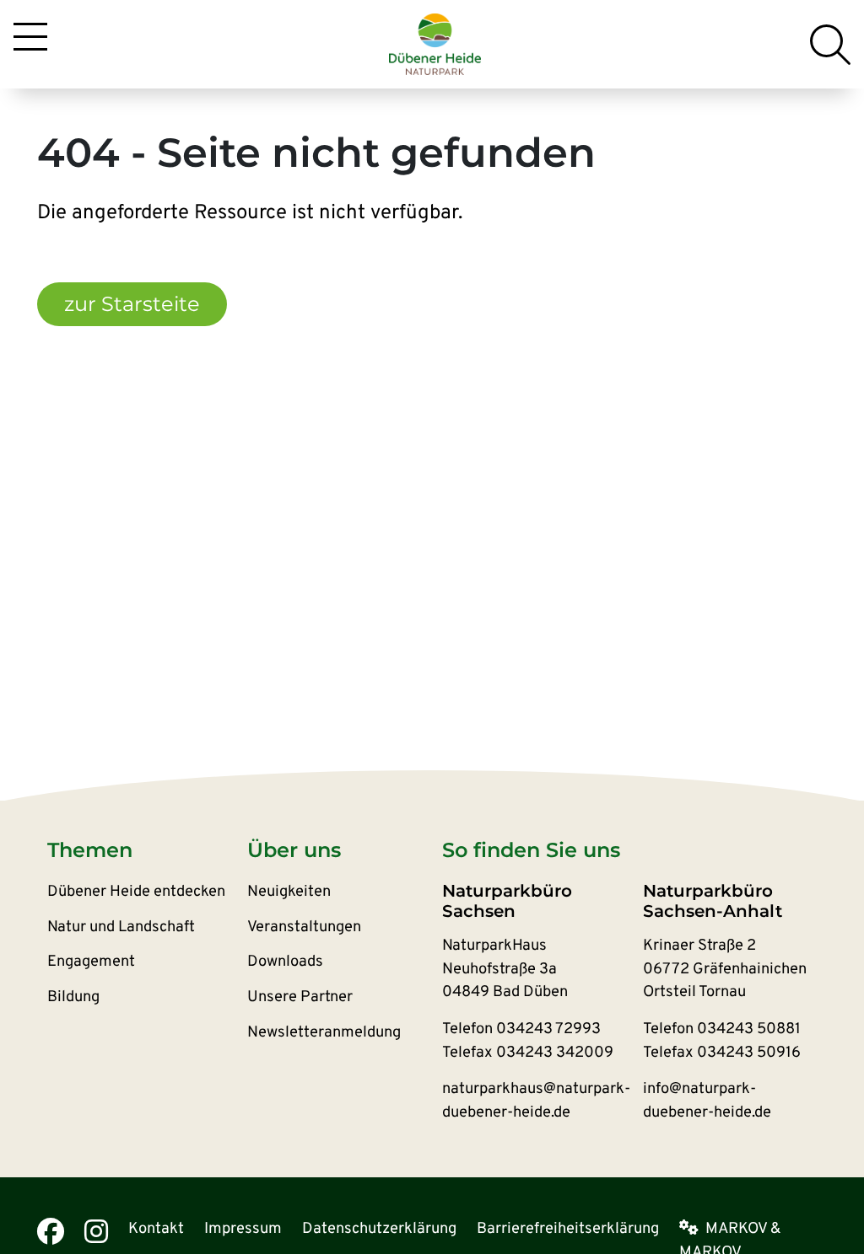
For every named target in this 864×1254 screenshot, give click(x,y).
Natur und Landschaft (121, 927)
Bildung (73, 997)
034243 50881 (749, 1029)
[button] (147, 850)
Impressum (243, 1229)
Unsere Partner (300, 997)
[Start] (435, 43)
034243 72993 (548, 1029)
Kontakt (156, 1229)
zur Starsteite (132, 304)
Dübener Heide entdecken (136, 892)
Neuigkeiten (289, 892)
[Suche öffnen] (830, 45)
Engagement (91, 962)
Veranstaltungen (304, 927)
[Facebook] (50, 1231)
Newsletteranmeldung (324, 1032)
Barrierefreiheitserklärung (568, 1229)
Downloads (285, 962)
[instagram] (96, 1231)
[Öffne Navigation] (30, 39)
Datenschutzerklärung (379, 1229)
